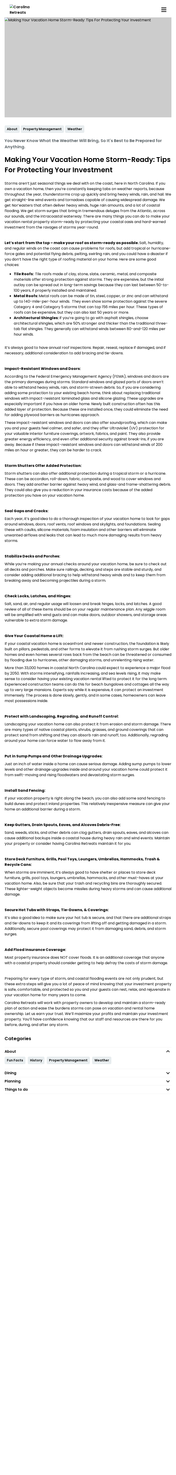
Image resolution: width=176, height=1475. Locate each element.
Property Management (68, 1060)
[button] (88, 1051)
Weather (101, 1060)
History (36, 1060)
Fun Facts (15, 1060)
